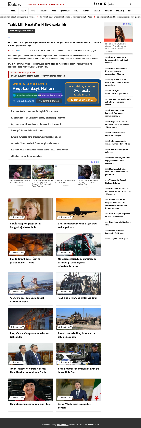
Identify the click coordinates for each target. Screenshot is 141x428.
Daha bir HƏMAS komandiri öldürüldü (114, 231)
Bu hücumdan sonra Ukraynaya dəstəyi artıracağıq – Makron (38, 118)
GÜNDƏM (13, 11)
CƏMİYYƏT (43, 11)
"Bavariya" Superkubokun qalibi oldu (27, 130)
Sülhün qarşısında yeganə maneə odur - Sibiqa (117, 142)
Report (20, 50)
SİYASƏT (23, 11)
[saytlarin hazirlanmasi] (54, 93)
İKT (129, 11)
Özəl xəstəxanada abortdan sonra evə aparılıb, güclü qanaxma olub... (105, 17)
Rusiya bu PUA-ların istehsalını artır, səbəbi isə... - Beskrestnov (39, 150)
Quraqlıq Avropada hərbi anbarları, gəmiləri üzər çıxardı (36, 137)
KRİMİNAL (97, 11)
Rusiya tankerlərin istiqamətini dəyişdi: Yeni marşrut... (35, 111)
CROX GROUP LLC (63, 425)
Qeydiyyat (54, 4)
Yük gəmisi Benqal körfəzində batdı (115, 181)
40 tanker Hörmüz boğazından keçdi (27, 156)
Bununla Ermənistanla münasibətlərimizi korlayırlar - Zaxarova (118, 191)
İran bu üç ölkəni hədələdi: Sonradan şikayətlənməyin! (35, 143)
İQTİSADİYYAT (65, 11)
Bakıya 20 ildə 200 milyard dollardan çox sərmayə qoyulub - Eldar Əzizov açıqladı (116, 204)
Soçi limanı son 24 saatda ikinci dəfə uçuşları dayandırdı (36, 124)
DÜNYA (33, 11)
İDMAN (76, 11)
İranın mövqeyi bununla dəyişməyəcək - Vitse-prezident (117, 160)
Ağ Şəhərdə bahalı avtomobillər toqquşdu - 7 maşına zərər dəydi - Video (50, 17)
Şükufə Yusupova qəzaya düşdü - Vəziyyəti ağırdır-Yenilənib (38, 76)
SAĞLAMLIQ (120, 11)
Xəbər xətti (32, 4)
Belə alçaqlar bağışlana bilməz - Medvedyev (117, 215)
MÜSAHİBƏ (108, 11)
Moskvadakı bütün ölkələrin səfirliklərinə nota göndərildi (117, 172)
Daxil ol (61, 4)
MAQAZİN (86, 11)
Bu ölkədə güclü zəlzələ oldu (118, 223)
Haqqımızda (42, 4)
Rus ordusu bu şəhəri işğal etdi (117, 150)
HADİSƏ (53, 11)
